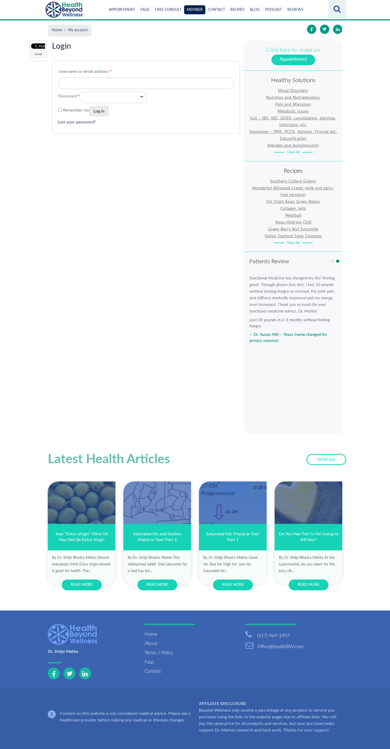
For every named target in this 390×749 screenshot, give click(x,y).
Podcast (273, 10)
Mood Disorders (293, 91)
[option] (293, 309)
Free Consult (168, 10)
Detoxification (293, 139)
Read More (82, 585)
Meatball (293, 215)
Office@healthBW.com (280, 646)
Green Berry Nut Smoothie (293, 229)
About (151, 643)
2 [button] (337, 261)
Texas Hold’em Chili (293, 222)
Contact (216, 10)
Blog (255, 10)
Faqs (145, 10)
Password (69, 96)
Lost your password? (77, 122)
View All (293, 152)
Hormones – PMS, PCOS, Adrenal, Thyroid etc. (293, 132)
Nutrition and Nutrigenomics (293, 98)
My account (78, 30)
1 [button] (333, 261)
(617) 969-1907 (272, 636)
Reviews (295, 10)
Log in (99, 111)
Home (57, 30)
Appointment (122, 10)
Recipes (237, 10)
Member (195, 10)
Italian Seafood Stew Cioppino (293, 236)
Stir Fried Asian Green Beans (293, 202)
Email (38, 54)
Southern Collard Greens (293, 181)
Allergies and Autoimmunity (293, 146)
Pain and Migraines (293, 104)
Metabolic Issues (293, 111)
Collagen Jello (293, 209)
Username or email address (84, 71)
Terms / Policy (159, 652)
